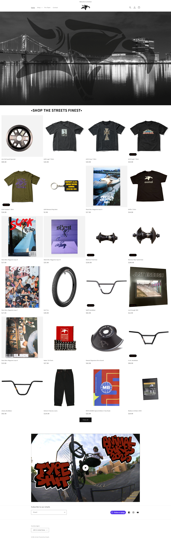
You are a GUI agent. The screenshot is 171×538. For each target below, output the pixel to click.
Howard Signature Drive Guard (95, 360)
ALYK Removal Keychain (51, 209)
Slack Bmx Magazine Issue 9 (94, 209)
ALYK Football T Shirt (7, 209)
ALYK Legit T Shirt (49, 159)
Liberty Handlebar (6, 411)
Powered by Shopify (44, 537)
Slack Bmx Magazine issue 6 (9, 360)
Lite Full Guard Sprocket (8, 159)
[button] (39, 7)
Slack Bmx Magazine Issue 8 (9, 260)
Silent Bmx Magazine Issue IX (52, 260)
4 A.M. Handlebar (133, 360)
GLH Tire (46, 310)
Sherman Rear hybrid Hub (135, 260)
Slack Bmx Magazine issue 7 (9, 310)
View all (85, 420)
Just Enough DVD (133, 310)
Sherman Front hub (91, 260)
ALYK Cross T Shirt (91, 159)
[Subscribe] (64, 512)
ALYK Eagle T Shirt (133, 159)
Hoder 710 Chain (48, 360)
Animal (37, 537)
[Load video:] (85, 468)
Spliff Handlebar (90, 310)
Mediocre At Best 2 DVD (135, 411)
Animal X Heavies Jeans (50, 411)
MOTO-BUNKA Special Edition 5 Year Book (98, 411)
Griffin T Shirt (132, 209)
